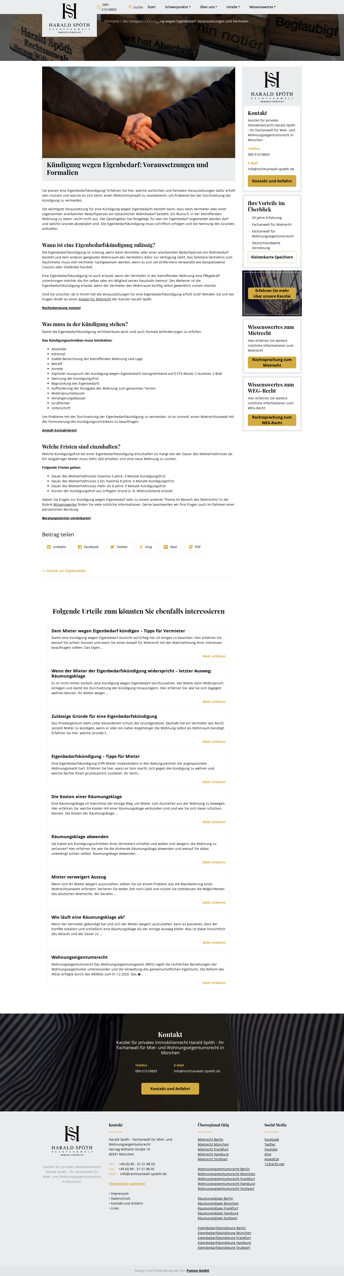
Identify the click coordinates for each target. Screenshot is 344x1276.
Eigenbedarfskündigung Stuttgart (224, 1247)
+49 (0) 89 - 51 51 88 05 (136, 1169)
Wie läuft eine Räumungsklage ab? (88, 917)
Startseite (111, 21)
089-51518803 (259, 154)
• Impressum (119, 1193)
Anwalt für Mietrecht (95, 299)
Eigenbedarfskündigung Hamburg (224, 1242)
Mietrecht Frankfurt (213, 1149)
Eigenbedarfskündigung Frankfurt (224, 1237)
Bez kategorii (133, 21)
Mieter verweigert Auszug (78, 877)
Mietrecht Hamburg (213, 1154)
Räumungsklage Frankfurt (218, 1208)
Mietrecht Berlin (210, 1139)
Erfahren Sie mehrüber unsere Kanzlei (272, 293)
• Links (114, 1208)
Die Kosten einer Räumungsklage (86, 796)
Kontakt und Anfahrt (272, 181)
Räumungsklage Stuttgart (218, 1218)
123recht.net (274, 1164)
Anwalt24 (271, 1159)
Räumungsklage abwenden (80, 836)
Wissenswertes (65, 504)
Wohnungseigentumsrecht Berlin (224, 1169)
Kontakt (154, 21)
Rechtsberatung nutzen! (61, 308)
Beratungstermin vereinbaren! (66, 518)
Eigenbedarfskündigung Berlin (222, 1228)
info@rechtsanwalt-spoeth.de (271, 169)
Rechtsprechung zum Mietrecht (272, 362)
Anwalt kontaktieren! (59, 430)
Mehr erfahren (214, 656)
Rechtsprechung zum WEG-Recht (272, 420)
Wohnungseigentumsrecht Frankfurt (226, 1178)
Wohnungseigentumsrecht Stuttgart (226, 1188)
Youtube (271, 1149)
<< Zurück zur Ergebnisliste (64, 570)
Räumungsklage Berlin (215, 1198)
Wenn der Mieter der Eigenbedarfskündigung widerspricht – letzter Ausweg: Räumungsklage (131, 673)
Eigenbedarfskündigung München (224, 1233)
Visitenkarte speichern (127, 1183)
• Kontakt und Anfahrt (126, 1203)
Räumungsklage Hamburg (218, 1213)
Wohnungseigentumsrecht (79, 957)
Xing (267, 1154)
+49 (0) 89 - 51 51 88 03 (137, 1164)
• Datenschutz (120, 1198)
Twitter (269, 1144)
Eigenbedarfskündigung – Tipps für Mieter (95, 756)
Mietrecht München (213, 1144)
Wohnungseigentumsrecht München (226, 1174)
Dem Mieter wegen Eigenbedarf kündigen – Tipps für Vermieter (118, 631)
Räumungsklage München (218, 1203)
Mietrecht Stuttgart (213, 1159)
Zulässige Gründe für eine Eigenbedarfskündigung (104, 716)
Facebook (271, 1139)
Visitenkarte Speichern (272, 257)
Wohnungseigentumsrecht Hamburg (226, 1183)
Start (152, 7)
